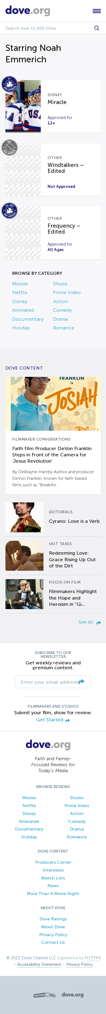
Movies (20, 283)
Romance (63, 328)
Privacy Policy (53, 934)
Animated (23, 310)
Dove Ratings (53, 919)
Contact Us (53, 942)
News (53, 885)
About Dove (53, 926)
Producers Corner (53, 862)
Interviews (53, 870)
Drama (60, 319)
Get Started (49, 719)
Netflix (19, 292)
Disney (19, 301)
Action (60, 301)
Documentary (27, 319)
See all (86, 622)
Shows (60, 283)
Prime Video (67, 292)
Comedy (62, 310)
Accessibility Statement (39, 964)
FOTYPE (93, 958)
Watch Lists (53, 878)
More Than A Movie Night (53, 893)
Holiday (21, 328)
